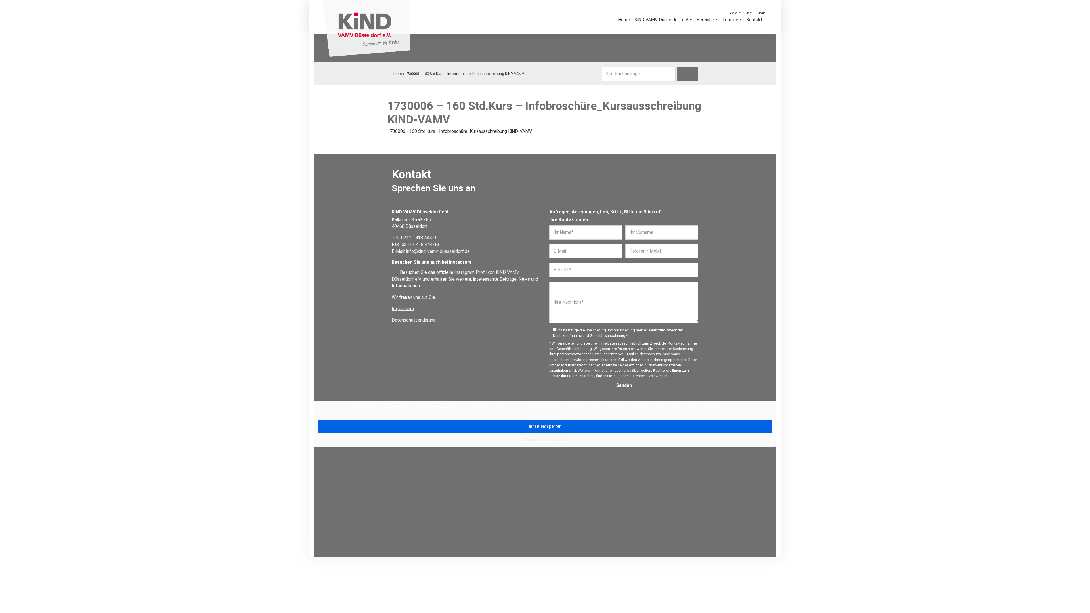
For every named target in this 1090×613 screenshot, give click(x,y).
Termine (730, 19)
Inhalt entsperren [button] (545, 426)
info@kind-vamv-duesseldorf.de (438, 251)
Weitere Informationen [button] (545, 439)
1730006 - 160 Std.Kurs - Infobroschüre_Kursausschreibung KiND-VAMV (459, 131)
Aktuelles (736, 13)
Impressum (403, 308)
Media (761, 13)
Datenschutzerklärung (414, 320)
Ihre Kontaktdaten (568, 219)
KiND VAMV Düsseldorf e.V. (661, 19)
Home (397, 74)
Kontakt (754, 19)
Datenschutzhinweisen (648, 376)
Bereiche (705, 19)
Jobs (749, 13)
